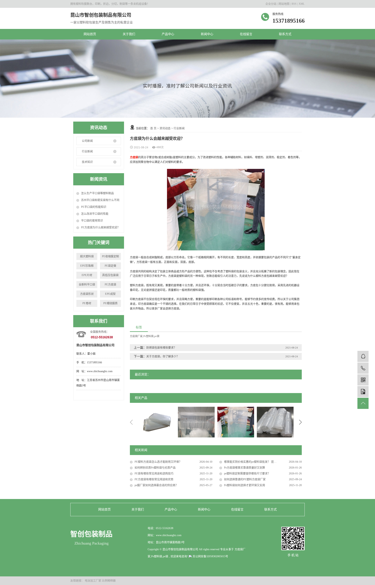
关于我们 (129, 34)
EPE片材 (87, 275)
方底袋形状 (87, 293)
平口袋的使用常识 (92, 220)
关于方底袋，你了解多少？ (162, 356)
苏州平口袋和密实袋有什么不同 (100, 200)
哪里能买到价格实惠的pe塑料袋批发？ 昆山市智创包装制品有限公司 (263, 461)
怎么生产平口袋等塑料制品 (97, 193)
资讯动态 (165, 128)
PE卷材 (86, 303)
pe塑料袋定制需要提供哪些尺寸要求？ (247, 473)
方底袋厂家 (136, 336)
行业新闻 (87, 151)
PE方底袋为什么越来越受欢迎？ (100, 227)
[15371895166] (363, 368)
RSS (294, 3)
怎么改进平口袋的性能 (94, 213)
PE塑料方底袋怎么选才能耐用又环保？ (158, 461)
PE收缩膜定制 (110, 256)
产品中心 (168, 34)
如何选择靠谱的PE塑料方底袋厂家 (245, 479)
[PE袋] (275, 421)
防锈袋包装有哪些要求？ (161, 347)
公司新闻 (87, 140)
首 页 (153, 128)
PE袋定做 (110, 265)
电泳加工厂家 (93, 580)
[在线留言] (363, 391)
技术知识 (87, 161)
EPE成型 (110, 293)
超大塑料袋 (87, 256)
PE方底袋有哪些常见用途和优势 (154, 479)
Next (300, 422)
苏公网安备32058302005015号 (210, 556)
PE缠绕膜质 (110, 303)
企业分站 (270, 3)
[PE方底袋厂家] (196, 421)
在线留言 (246, 34)
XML (302, 3)
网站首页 (90, 34)
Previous (131, 422)
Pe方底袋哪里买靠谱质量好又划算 (244, 467)
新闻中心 (207, 34)
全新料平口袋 (87, 284)
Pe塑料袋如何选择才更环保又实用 (244, 485)
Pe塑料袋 (148, 336)
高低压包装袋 (110, 275)
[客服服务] (363, 356)
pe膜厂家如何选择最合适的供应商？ (156, 485)
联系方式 (285, 34)
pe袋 (156, 336)
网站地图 (284, 3)
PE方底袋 (110, 284)
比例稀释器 (109, 580)
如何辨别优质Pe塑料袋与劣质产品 (155, 467)
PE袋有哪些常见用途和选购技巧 (154, 473)
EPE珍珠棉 (87, 265)
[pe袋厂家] (156, 421)
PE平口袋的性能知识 (93, 206)
